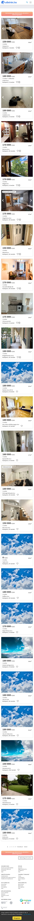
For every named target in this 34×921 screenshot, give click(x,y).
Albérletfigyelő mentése (25, 858)
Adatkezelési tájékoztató (6, 869)
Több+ (2, 871)
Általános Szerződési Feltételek (7, 867)
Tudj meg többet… (27, 914)
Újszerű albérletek (4, 892)
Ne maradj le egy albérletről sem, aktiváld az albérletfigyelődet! (17, 13)
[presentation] (3, 28)
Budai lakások (21, 884)
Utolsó (25, 846)
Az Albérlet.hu (21, 870)
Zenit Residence (21, 877)
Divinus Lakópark (21, 878)
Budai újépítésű (21, 887)
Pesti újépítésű (4, 887)
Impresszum (3, 870)
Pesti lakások (3, 884)
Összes (19, 876)
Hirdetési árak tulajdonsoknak (7, 878)
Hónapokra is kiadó (5, 895)
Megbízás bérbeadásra (22, 869)
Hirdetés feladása (4, 876)
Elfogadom (17, 918)
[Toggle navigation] (30, 2)
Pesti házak (3, 885)
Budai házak (20, 885)
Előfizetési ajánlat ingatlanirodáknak (8, 877)
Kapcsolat (20, 867)
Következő (20, 846)
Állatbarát (3, 894)
